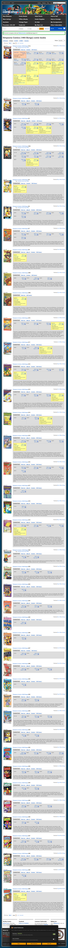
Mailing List (56, 923)
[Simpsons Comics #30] (7, 685)
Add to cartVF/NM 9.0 (48, 153)
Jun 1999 (59, 766)
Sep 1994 (59, 206)
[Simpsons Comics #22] (7, 573)
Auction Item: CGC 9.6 (23, 53)
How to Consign (56, 19)
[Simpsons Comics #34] (7, 717)
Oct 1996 (59, 600)
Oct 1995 (59, 389)
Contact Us (63, 943)
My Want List (39, 25)
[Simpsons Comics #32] (7, 701)
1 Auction (26, 40)
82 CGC (16, 40)
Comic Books (23, 16)
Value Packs (38, 16)
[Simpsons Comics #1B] (7, 105)
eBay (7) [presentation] (28, 231)
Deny (19, 943)
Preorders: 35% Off (9, 25)
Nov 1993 (59, 45)
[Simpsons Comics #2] (7, 125)
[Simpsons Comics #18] (7, 507)
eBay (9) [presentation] (28, 210)
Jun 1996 (59, 549)
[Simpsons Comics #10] (7, 324)
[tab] (16, 50)
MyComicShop (13, 11)
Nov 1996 (59, 616)
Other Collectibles (56, 25)
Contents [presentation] (28, 49)
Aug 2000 (59, 888)
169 (20, 43)
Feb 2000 (59, 835)
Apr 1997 (59, 678)
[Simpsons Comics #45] (7, 807)
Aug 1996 (59, 566)
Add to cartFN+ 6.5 (48, 59)
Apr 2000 (59, 853)
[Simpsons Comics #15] (7, 442)
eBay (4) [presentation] (28, 392)
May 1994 (59, 179)
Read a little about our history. (9, 936)
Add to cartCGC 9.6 (36, 76)
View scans (16, 52)
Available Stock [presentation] (16, 49)
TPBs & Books (23, 19)
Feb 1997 (59, 663)
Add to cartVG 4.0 (37, 418)
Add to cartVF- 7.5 (48, 234)
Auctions (6, 22)
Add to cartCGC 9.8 (36, 127)
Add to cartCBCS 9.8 (35, 63)
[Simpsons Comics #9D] (7, 279)
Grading (39, 3)
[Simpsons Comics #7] (7, 235)
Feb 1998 (59, 729)
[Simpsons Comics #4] (7, 186)
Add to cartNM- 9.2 (24, 716)
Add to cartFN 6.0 (23, 216)
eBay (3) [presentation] (28, 320)
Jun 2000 (59, 869)
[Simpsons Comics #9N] (7, 299)
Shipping (44, 3)
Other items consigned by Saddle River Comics (32, 71)
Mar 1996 (59, 485)
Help (51, 3)
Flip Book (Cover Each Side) (23, 47)
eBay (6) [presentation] (28, 366)
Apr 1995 (59, 272)
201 (22, 43)
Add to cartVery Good (23, 491)
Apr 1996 (59, 500)
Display (56, 40)
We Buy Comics (6, 923)
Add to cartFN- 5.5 (23, 238)
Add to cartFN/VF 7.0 (35, 59)
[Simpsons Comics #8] (7, 256)
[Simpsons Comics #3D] (7, 152)
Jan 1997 (59, 647)
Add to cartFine (61, 124)
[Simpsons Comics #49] (7, 876)
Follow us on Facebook (23, 923)
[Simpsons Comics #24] (7, 607)
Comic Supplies (39, 19)
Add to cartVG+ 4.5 (23, 418)
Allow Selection (34, 943)
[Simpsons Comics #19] (7, 526)
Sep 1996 (59, 584)
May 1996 (59, 519)
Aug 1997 (59, 694)
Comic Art (22, 25)
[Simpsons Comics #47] (7, 842)
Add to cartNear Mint (23, 153)
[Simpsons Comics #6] (7, 213)
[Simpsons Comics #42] (7, 754)
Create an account (6, 2)
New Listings (7, 19)
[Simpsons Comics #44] (7, 789)
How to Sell (54, 16)
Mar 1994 (59, 145)
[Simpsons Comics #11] (7, 348)
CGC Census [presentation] (34, 49)
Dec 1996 (59, 632)
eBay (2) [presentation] (28, 488)
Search (41, 28)
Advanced (47, 28)
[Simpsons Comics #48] (7, 860)
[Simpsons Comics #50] (7, 895)
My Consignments (56, 22)
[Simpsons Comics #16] (7, 468)
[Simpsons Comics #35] (7, 736)
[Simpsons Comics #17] (7, 492)
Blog (48, 3)
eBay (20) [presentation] (28, 121)
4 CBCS (21, 40)
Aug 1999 (59, 782)
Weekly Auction (22, 33)
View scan (29, 60)
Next (10, 43)
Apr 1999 (59, 747)
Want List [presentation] (23, 49)
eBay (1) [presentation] (28, 100)
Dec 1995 (59, 412)
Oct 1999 (59, 800)
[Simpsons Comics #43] (7, 773)
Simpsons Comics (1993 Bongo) (20, 46)
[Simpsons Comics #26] (7, 639)
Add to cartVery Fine (23, 124)
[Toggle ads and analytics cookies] (54, 939)
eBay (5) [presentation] (28, 464)
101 (19, 43)
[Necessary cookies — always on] (54, 934)
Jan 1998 (59, 710)
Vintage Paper (23, 22)
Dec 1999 (59, 816)
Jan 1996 (59, 435)
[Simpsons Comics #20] (7, 556)
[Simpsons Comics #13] (7, 396)
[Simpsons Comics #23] (7, 591)
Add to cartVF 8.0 (61, 53)
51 (17, 43)
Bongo (63, 45)
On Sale (37, 22)
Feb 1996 (59, 461)
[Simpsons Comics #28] (7, 670)
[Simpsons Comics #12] (7, 370)
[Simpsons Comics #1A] (7, 52)
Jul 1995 (59, 342)
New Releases (7, 16)
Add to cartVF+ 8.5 (36, 53)
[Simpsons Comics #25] (7, 623)
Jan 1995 (59, 228)
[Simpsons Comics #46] (7, 823)
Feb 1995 (59, 249)
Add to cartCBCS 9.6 (23, 76)
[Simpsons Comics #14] (7, 419)
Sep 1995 (59, 363)
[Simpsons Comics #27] (7, 654)
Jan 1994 (59, 118)
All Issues (5, 40)
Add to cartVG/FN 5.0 (60, 59)
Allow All (49, 943)
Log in (13, 2)
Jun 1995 (59, 317)
